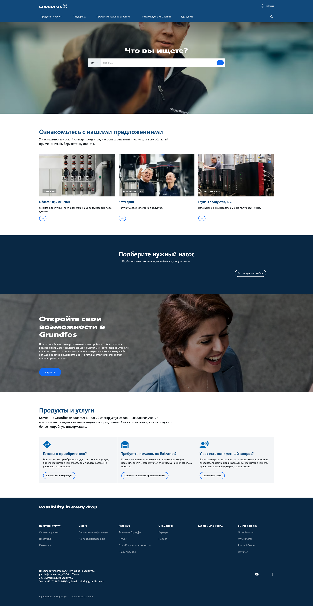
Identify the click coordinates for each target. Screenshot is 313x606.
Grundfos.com (246, 532)
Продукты (45, 539)
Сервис (83, 525)
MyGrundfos (245, 539)
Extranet (243, 552)
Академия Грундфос (130, 532)
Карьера (163, 532)
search (272, 16)
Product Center (246, 545)
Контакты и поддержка (92, 539)
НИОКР (123, 539)
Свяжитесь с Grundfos (83, 596)
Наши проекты (127, 552)
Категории (45, 545)
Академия (124, 525)
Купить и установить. (210, 525)
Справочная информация (94, 532)
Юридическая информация (53, 596)
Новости (163, 539)
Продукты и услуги (50, 525)
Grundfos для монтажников (135, 545)
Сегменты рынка (49, 532)
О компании (165, 525)
